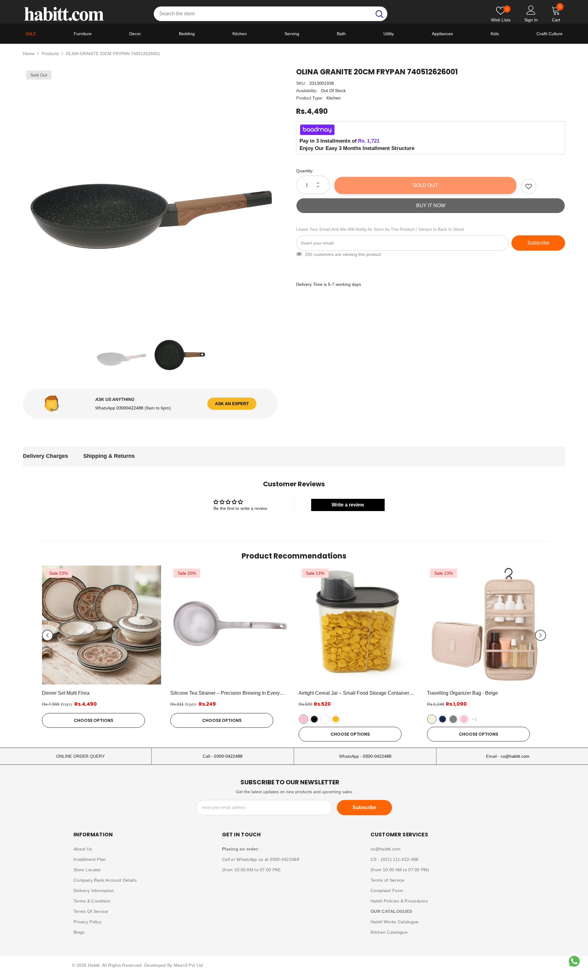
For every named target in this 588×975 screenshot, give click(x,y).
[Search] (271, 13)
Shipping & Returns (109, 456)
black (314, 719)
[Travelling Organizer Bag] (486, 625)
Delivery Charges (45, 456)
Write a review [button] (348, 504)
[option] (150, 194)
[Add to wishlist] (528, 186)
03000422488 (130, 407)
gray (453, 719)
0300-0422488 (228, 756)
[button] (47, 635)
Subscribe (538, 242)
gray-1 (325, 719)
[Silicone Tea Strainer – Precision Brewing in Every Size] (229, 625)
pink (303, 719)
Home (29, 53)
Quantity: (305, 170)
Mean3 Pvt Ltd (188, 965)
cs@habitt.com (515, 756)
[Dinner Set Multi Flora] (101, 625)
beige (431, 719)
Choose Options (93, 720)
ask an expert (232, 403)
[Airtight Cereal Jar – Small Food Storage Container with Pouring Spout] (358, 625)
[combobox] (262, 13)
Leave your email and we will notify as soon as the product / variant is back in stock (380, 229)
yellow (335, 719)
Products (50, 53)
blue (442, 719)
